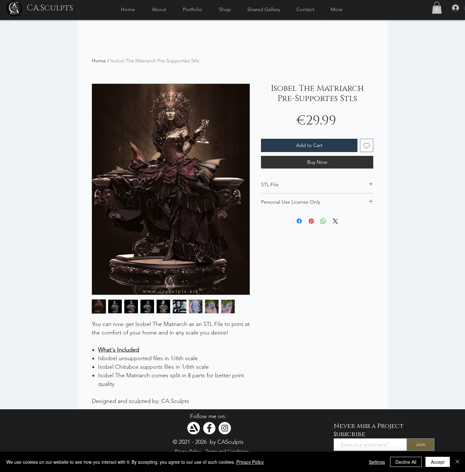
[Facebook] (209, 428)
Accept (437, 462)
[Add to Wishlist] (366, 145)
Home (99, 61)
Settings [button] (377, 462)
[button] (437, 8)
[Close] (457, 462)
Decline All (405, 462)
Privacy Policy (250, 462)
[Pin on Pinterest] (311, 221)
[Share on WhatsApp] (323, 221)
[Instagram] (225, 428)
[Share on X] (335, 221)
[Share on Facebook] (299, 221)
